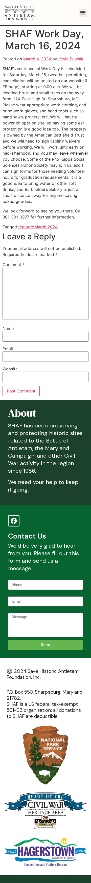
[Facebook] (13, 520)
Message (16, 611)
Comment (14, 264)
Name (8, 328)
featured (26, 226)
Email (8, 349)
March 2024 (46, 226)
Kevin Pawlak (70, 58)
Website (10, 369)
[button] (83, 13)
